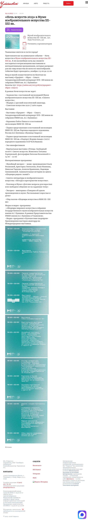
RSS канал (37, 470)
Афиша (26, 3)
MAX (34, 478)
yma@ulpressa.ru (9, 487)
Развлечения (16, 30)
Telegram (36, 474)
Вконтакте (37, 466)
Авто (36, 3)
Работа (46, 3)
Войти (68, 3)
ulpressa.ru (70, 479)
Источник (8, 447)
